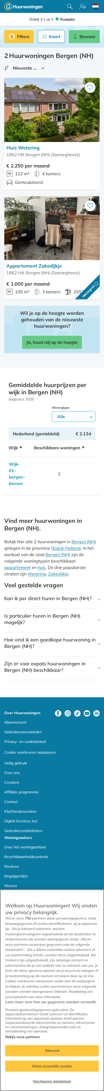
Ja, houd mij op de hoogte (52, 342)
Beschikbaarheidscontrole (26, 856)
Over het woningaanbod (25, 847)
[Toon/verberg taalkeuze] (95, 6)
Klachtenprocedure (20, 811)
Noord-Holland (66, 548)
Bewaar (87, 36)
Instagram (68, 713)
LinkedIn (96, 713)
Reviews (11, 866)
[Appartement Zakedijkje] (52, 228)
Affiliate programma (21, 792)
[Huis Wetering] (52, 110)
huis (42, 567)
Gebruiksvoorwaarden (23, 731)
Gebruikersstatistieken (23, 830)
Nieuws (10, 885)
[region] (52, 990)
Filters (23, 36)
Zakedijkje (58, 573)
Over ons (12, 772)
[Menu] (82, 6)
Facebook (58, 713)
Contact (11, 801)
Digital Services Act (20, 821)
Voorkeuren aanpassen (52, 1081)
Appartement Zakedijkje (34, 266)
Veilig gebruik (15, 763)
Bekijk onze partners (22, 1037)
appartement (17, 567)
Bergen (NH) (83, 541)
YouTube (87, 713)
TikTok (77, 713)
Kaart (54, 36)
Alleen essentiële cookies (52, 1066)
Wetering (36, 573)
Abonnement (15, 722)
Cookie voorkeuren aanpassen (30, 752)
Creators (11, 782)
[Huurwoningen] (23, 6)
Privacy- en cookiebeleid (25, 741)
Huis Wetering (22, 148)
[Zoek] (70, 6)
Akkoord (52, 1050)
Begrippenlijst (16, 876)
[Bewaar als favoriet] (90, 87)
